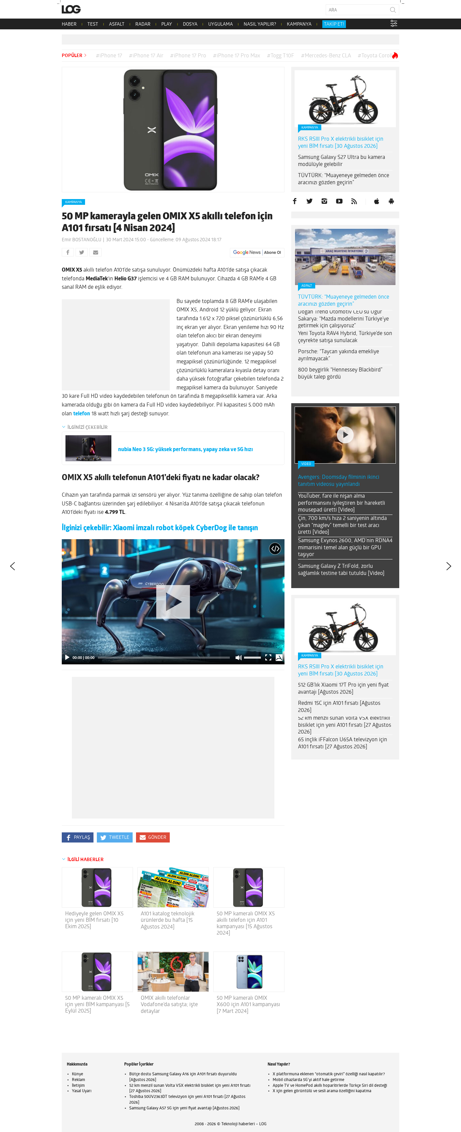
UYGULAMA (220, 24)
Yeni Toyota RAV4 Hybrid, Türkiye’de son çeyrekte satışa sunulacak (345, 337)
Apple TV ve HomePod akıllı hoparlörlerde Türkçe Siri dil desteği (330, 1086)
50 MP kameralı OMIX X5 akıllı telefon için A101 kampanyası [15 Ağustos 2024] (246, 923)
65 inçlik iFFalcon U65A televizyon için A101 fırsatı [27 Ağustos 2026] (342, 743)
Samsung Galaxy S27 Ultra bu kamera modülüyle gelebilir (341, 161)
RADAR (143, 24)
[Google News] (257, 252)
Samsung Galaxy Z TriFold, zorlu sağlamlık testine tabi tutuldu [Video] (341, 570)
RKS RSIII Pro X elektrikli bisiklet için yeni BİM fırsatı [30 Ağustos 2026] (340, 143)
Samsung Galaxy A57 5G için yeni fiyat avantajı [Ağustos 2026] (184, 1108)
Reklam (78, 1080)
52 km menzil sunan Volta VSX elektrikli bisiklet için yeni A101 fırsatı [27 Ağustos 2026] (344, 725)
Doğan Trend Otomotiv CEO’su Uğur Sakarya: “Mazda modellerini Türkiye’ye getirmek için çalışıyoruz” (343, 319)
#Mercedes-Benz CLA (326, 56)
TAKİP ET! (334, 24)
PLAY (166, 24)
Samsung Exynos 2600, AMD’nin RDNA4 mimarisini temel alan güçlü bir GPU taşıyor (345, 548)
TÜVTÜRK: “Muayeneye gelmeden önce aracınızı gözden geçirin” (343, 179)
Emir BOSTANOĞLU (81, 240)
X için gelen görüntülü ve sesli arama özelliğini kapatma (322, 1091)
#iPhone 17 (109, 56)
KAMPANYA (299, 24)
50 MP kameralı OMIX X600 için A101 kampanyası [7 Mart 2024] (248, 1005)
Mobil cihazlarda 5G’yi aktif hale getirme (308, 1080)
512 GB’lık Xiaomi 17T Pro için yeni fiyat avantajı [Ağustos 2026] (343, 689)
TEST (92, 24)
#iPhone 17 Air (146, 56)
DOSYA (190, 24)
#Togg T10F (280, 56)
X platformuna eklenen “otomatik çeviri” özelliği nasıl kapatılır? (329, 1074)
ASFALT (117, 24)
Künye (77, 1074)
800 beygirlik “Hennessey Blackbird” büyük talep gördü (340, 373)
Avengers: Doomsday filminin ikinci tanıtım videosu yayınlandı (338, 481)
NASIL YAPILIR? (260, 24)
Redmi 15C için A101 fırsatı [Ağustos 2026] (339, 707)
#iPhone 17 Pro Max (236, 56)
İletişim (78, 1086)
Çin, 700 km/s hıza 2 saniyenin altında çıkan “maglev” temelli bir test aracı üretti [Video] (342, 525)
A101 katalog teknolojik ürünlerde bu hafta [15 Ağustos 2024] (167, 920)
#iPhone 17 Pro (188, 56)
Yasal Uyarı (81, 1091)
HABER (69, 24)
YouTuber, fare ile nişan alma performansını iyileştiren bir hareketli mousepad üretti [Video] (341, 503)
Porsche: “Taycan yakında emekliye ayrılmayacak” (338, 355)
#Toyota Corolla (376, 56)
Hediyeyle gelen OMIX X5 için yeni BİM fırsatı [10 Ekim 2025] (94, 920)
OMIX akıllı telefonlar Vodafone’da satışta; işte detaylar (169, 1005)
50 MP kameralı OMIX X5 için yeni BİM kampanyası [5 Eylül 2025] (97, 1005)
